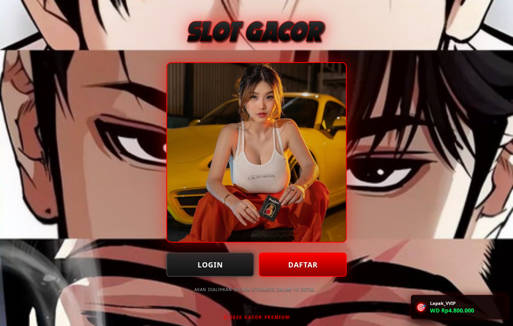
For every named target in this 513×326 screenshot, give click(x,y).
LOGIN (210, 264)
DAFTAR (303, 264)
